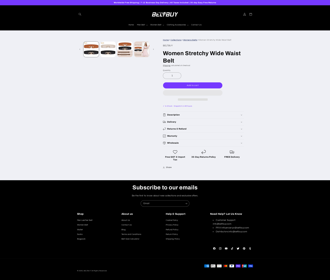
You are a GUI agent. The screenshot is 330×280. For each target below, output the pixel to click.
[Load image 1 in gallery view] (91, 49)
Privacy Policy (172, 225)
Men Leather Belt (85, 220)
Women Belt (82, 225)
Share (168, 167)
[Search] (80, 14)
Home (166, 40)
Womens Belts (190, 40)
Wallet (80, 230)
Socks (80, 234)
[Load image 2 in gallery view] (108, 49)
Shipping (166, 65)
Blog (123, 230)
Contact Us (126, 225)
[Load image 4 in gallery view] (142, 49)
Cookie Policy (172, 220)
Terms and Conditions (131, 234)
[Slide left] (80, 49)
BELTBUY (87, 270)
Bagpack (81, 239)
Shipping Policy (173, 239)
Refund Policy (172, 230)
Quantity (166, 70)
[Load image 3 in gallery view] (125, 49)
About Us (125, 220)
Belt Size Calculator (130, 239)
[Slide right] (153, 49)
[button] (192, 93)
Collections (176, 40)
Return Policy (172, 234)
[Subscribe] (186, 203)
